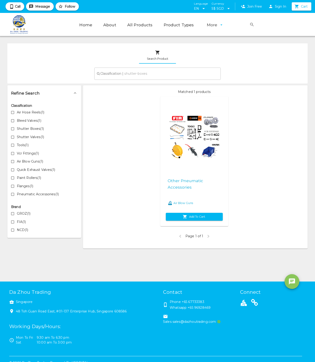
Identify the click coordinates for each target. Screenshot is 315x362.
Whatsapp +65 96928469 (190, 308)
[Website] (254, 303)
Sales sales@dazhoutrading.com (189, 322)
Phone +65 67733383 (187, 302)
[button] (44, 93)
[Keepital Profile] (243, 302)
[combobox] (157, 73)
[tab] (157, 55)
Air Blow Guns (183, 203)
